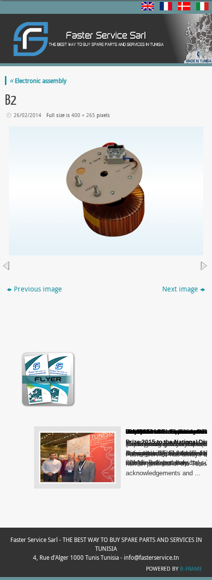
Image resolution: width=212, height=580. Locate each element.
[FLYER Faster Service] (48, 406)
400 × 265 (83, 115)
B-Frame (191, 568)
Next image (180, 288)
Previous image (38, 288)
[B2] (106, 191)
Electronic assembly (38, 80)
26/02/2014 (27, 115)
